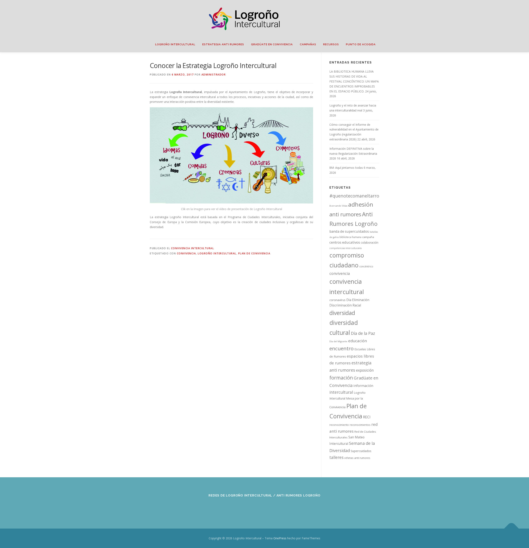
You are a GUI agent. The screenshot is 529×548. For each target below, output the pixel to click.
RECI (367, 416)
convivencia (186, 253)
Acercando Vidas (338, 205)
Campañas (308, 44)
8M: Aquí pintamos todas (346, 168)
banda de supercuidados (349, 231)
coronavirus (337, 300)
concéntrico (366, 266)
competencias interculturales (345, 248)
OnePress (279, 538)
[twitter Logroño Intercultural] (254, 507)
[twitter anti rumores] (274, 507)
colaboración (369, 242)
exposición (365, 370)
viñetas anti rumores (357, 458)
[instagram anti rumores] (284, 507)
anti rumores (345, 214)
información (363, 385)
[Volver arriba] (511, 528)
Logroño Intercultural (175, 44)
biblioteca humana (350, 237)
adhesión (360, 204)
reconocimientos (360, 425)
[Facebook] (244, 507)
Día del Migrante (338, 341)
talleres (336, 457)
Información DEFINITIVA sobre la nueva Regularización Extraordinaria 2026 (353, 153)
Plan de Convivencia (254, 253)
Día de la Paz (363, 333)
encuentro (341, 348)
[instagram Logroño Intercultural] (264, 507)
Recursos (331, 44)
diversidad (342, 313)
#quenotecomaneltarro (354, 196)
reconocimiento (339, 425)
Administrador (213, 74)
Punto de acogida (361, 44)
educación (357, 340)
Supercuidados (361, 451)
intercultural (341, 392)
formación (341, 377)
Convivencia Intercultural (192, 248)
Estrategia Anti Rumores (223, 44)
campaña (368, 237)
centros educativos (344, 242)
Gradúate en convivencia (272, 44)
